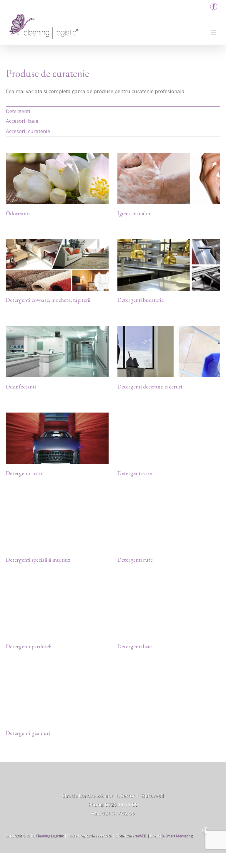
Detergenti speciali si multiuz (38, 559)
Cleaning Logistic (50, 835)
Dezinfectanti (21, 386)
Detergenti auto (24, 473)
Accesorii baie (22, 120)
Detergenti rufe (135, 559)
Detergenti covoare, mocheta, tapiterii (48, 300)
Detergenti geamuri (28, 733)
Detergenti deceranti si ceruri (149, 386)
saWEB (140, 835)
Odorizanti (18, 213)
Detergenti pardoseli (28, 646)
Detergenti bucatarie (140, 300)
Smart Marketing (178, 835)
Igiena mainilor (134, 213)
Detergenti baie (134, 646)
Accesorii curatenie (28, 131)
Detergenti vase (134, 473)
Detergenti (18, 111)
